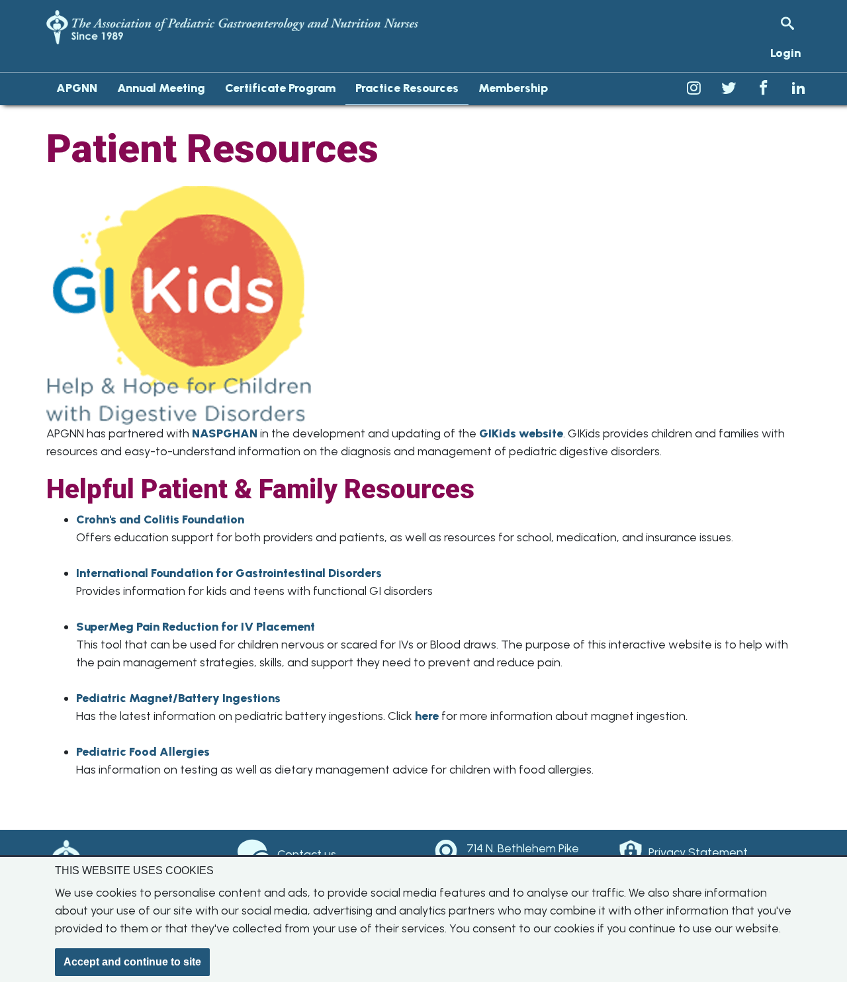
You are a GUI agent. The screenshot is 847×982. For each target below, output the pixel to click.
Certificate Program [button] (280, 88)
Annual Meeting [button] (161, 88)
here (427, 716)
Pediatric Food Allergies (143, 751)
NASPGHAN (224, 433)
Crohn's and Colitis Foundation (160, 519)
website (541, 433)
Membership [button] (513, 88)
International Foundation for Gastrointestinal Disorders (229, 573)
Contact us (306, 854)
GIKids (499, 433)
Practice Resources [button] (407, 88)
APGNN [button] (76, 88)
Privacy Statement (698, 852)
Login (785, 53)
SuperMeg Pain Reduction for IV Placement (195, 626)
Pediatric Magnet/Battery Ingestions (178, 698)
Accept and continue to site (132, 961)
